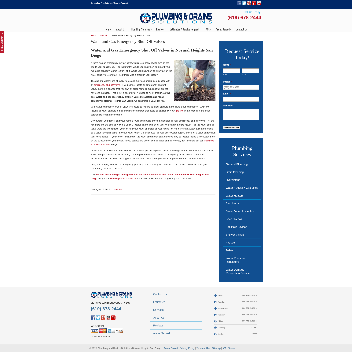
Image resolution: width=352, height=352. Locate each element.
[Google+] (249, 5)
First (225, 75)
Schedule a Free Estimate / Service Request (109, 3)
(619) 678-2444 (244, 17)
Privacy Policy (187, 348)
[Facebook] (239, 5)
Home (93, 35)
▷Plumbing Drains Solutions (176, 17)
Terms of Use (203, 348)
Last (244, 75)
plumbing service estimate (122, 178)
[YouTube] (259, 5)
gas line (179, 110)
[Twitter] (244, 5)
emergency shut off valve (107, 85)
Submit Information (231, 127)
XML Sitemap (229, 348)
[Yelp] (254, 5)
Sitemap (216, 348)
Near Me (104, 35)
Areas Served (171, 348)
